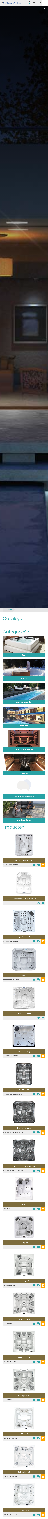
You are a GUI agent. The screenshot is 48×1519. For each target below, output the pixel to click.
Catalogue (8, 609)
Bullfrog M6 (24, 1434)
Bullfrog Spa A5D (24, 1204)
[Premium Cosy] (24, 1074)
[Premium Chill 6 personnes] (24, 1150)
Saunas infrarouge (24, 749)
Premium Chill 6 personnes (24, 1166)
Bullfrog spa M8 (24, 1510)
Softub (24, 678)
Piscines (24, 725)
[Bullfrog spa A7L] (24, 1379)
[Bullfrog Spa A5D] (24, 1188)
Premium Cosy (24, 1090)
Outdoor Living (24, 820)
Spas (24, 655)
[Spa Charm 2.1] (24, 921)
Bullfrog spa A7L (24, 1395)
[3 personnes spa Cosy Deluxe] (24, 882)
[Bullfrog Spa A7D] (24, 1341)
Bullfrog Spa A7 (24, 1319)
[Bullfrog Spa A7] (24, 1303)
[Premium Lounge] (24, 1112)
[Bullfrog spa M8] (24, 1494)
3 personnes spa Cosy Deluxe (24, 899)
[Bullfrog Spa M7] (24, 1456)
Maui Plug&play (24, 1051)
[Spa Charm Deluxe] (24, 997)
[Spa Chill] (24, 959)
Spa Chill (24, 975)
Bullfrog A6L (24, 1243)
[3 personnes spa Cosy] (24, 844)
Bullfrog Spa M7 (24, 1472)
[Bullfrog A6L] (24, 1226)
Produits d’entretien (24, 796)
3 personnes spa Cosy (24, 860)
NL (34, 3)
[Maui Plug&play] (24, 1035)
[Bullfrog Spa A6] (24, 1265)
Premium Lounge (24, 1128)
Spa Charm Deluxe (24, 1013)
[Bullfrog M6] (24, 1418)
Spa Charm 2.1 (24, 937)
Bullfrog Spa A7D (24, 1357)
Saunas (24, 773)
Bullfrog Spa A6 (24, 1281)
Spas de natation (24, 702)
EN (40, 3)
